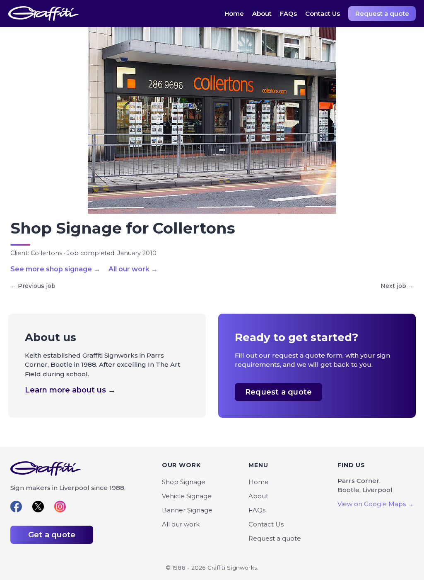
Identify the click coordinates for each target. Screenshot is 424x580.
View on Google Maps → (375, 504)
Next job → (397, 286)
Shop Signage (183, 482)
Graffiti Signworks (43, 13)
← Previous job (32, 286)
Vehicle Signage (187, 496)
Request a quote (382, 13)
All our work (181, 524)
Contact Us (322, 13)
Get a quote (51, 534)
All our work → (133, 269)
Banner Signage (187, 510)
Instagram (60, 506)
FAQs (288, 13)
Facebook (16, 506)
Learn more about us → (70, 390)
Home (234, 13)
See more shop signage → (55, 269)
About (262, 13)
